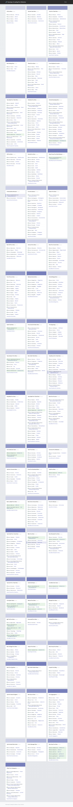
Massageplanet (41, 751)
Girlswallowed (61, 607)
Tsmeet (16, 66)
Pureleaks (38, 134)
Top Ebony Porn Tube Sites (54, 355)
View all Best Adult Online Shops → (33, 673)
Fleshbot (58, 672)
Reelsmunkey (40, 78)
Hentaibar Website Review (54, 113)
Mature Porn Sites (32, 600)
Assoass (58, 474)
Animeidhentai (61, 133)
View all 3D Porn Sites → (11, 165)
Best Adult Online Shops (33, 667)
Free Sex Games (31, 191)
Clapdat (58, 365)
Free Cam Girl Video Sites (33, 324)
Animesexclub (61, 117)
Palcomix (58, 258)
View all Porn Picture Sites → (11, 316)
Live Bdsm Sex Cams (53, 582)
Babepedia (17, 747)
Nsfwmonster (19, 256)
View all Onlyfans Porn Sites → (33, 142)
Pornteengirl (18, 753)
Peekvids (58, 32)
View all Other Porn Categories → (12, 798)
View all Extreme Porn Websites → (54, 458)
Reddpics (16, 298)
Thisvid (15, 545)
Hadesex (58, 701)
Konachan (38, 178)
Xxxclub (16, 476)
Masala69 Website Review (33, 420)
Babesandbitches (11, 680)
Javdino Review (20, 141)
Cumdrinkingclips (21, 568)
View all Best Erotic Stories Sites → (33, 525)
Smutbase (17, 161)
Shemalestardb (20, 749)
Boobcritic (17, 362)
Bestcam (37, 337)
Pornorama (60, 718)
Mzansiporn (60, 380)
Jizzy (35, 116)
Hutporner (59, 24)
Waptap (37, 66)
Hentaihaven (61, 108)
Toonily (37, 288)
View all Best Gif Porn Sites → (11, 258)
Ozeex (57, 716)
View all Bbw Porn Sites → (32, 548)
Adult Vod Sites (10, 324)
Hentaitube (60, 127)
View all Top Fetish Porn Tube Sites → (13, 574)
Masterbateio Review (32, 329)
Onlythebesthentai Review (54, 297)
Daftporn (59, 649)
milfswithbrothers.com (33, 604)
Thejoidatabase (62, 125)
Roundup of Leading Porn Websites (16, 2)
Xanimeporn (60, 115)
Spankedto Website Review (33, 475)
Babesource (18, 280)
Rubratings (39, 747)
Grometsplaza (40, 505)
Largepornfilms (62, 729)
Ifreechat (37, 366)
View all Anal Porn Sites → (53, 476)
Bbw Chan (38, 544)
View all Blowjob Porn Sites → (54, 609)
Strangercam (40, 361)
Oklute (36, 712)
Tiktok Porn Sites (31, 63)
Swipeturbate (40, 118)
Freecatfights (61, 421)
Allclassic (16, 649)
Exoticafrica (39, 716)
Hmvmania (39, 452)
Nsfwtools (17, 14)
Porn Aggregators (53, 694)
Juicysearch (18, 697)
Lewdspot (38, 215)
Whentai (37, 176)
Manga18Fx (39, 294)
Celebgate (59, 332)
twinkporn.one (61, 747)
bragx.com (60, 749)
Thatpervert (60, 656)
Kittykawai (39, 345)
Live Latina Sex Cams (11, 449)
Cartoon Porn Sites (32, 244)
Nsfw (14, 296)
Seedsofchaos (40, 209)
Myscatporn (18, 588)
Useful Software (31, 582)
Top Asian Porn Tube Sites (12, 99)
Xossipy (37, 435)
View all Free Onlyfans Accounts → (54, 77)
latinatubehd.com (11, 456)
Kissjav (15, 132)
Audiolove (38, 459)
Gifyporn (16, 250)
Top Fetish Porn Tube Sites (12, 533)
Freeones (58, 411)
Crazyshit (59, 456)
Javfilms (16, 105)
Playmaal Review (42, 425)
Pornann (58, 39)
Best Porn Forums (53, 396)
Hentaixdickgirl (61, 260)
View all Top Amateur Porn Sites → (12, 372)
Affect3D (37, 159)
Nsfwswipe (39, 71)
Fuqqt (57, 708)
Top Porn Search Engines (12, 694)
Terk (14, 366)
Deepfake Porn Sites (11, 396)
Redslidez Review (21, 254)
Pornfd (15, 564)
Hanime (58, 110)
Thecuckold (18, 368)
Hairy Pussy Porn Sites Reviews (55, 154)
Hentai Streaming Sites (54, 99)
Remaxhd (38, 403)
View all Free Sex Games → (32, 236)
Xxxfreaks (59, 359)
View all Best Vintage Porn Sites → (12, 659)
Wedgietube (18, 543)
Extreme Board (19, 198)
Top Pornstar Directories (12, 744)
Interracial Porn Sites (32, 619)
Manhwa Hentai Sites (32, 276)
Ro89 (15, 706)
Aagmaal (37, 439)
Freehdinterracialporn (53, 386)
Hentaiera (59, 294)
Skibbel (37, 368)
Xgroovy (58, 51)
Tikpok (36, 80)
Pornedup (17, 294)
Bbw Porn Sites (31, 533)
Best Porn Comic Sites (54, 244)
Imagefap (17, 288)
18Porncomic (39, 292)
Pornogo (58, 706)
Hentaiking (59, 129)
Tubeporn (59, 734)
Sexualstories (40, 523)
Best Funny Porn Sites (53, 646)
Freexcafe (17, 670)
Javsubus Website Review (12, 123)
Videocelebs (60, 336)
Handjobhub (60, 16)
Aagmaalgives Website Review (34, 423)
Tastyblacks (60, 363)
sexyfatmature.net (32, 538)
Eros (35, 718)
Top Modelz (39, 472)
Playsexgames (40, 207)
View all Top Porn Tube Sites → (54, 55)
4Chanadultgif (19, 252)
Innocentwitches (42, 217)
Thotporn (38, 114)
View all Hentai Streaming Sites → (54, 144)
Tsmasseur (39, 749)
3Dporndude (18, 159)
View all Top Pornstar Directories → (12, 755)
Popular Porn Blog (53, 667)
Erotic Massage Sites (32, 744)
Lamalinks (17, 290)
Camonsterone (41, 20)
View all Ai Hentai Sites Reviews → (12, 200)
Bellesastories (40, 507)
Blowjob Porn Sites (53, 600)
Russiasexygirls (61, 674)
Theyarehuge (19, 631)
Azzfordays (60, 376)
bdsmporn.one (61, 586)
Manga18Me (39, 286)
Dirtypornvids (61, 699)
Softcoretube (61, 505)
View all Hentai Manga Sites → (54, 301)
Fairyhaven (39, 213)
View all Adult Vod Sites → (11, 331)
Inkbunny (37, 161)
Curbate (37, 341)
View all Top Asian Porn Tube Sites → (13, 145)
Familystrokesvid (63, 200)
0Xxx (35, 491)
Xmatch (16, 699)
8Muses (58, 252)
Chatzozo (38, 359)
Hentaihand (60, 286)
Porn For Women (52, 501)
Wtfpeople (60, 41)
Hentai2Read (61, 282)
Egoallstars (60, 334)
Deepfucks (17, 408)
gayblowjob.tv (61, 755)
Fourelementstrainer (32, 228)
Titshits (16, 633)
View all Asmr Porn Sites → (32, 461)
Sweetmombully (63, 198)
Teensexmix (39, 417)
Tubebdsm (18, 537)
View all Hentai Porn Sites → (32, 183)
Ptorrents (17, 472)
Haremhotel (39, 203)
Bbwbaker (38, 546)
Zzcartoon (38, 252)
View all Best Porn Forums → (53, 423)
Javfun (15, 143)
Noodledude (39, 457)
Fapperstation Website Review (55, 47)
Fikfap (36, 82)
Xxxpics (16, 302)
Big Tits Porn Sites (10, 619)
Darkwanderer (40, 509)
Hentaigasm (60, 135)
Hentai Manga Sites (53, 276)
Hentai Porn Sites (31, 154)
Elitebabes (17, 310)
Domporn (38, 477)
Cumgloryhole (61, 603)
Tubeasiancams (41, 335)
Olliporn (58, 43)
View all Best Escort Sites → (32, 726)
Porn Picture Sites (11, 276)
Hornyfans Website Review (33, 106)
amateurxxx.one (20, 370)
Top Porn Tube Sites (53, 11)
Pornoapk (38, 225)
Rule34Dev (39, 169)
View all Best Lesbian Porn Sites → (12, 510)
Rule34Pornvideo (21, 157)
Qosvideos (39, 622)
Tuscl (36, 722)
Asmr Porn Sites (31, 449)
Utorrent (16, 774)
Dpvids (15, 539)
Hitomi (57, 280)
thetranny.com (62, 539)
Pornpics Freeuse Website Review (14, 785)
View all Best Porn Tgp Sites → (12, 686)
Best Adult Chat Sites (32, 355)
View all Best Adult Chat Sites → (33, 373)
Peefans (58, 407)
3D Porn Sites (9, 154)
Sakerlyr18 (17, 103)
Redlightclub (39, 714)
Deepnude (17, 403)
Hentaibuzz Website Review (55, 104)
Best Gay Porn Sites (53, 744)
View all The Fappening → (53, 338)
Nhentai (58, 288)
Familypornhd (61, 202)
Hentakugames (41, 198)
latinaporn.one (19, 452)
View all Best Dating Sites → (11, 70)
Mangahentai (40, 284)
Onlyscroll (38, 74)
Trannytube (60, 537)
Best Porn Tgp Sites (11, 667)
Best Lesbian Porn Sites (12, 501)
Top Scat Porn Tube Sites (12, 582)
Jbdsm (15, 549)
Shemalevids (61, 550)
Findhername (40, 110)
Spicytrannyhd (61, 543)
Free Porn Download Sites (33, 469)
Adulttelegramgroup (32, 364)
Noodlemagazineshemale (54, 548)
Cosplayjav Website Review (12, 796)
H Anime (58, 119)
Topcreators (61, 75)
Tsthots (58, 541)
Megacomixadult (63, 250)
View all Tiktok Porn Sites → (32, 91)
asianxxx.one (18, 134)
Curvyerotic (18, 682)
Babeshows (39, 16)
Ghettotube (60, 361)
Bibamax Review (62, 28)
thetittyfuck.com (11, 625)
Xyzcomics (60, 262)
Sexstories (38, 511)
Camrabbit (39, 14)
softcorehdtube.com (32, 587)
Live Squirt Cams (10, 600)
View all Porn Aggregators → (53, 736)
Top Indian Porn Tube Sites (33, 396)
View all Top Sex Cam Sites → (33, 22)
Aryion (36, 163)
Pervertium (18, 570)
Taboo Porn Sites (52, 191)
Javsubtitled (18, 139)
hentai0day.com (63, 140)
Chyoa (36, 521)
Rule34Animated (42, 157)
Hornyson (59, 254)
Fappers (16, 292)
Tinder (15, 68)
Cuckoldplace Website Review (55, 623)
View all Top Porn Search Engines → (12, 708)
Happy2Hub (39, 401)
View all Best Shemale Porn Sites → (54, 552)
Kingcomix (59, 256)
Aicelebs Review (20, 401)
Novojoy (16, 672)
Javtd (15, 128)
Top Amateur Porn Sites (12, 355)
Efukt (57, 651)
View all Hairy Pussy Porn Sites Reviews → (56, 160)
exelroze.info (40, 542)
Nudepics (16, 314)
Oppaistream (61, 106)
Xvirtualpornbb (41, 482)
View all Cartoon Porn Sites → (33, 254)
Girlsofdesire (18, 674)
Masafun (37, 399)
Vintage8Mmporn (11, 657)
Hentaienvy (60, 284)
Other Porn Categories (12, 768)
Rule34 (36, 167)
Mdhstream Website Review (13, 788)
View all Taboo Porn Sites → (53, 206)
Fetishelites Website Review (34, 671)
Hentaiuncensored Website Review (56, 138)
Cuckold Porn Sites (53, 619)
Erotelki (16, 312)
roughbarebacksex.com (54, 372)
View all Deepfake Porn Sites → (12, 410)
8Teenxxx (59, 14)
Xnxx (56, 405)
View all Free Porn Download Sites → (34, 493)
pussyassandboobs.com (54, 158)
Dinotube (59, 714)
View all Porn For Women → (53, 507)
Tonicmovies (61, 710)
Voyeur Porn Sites (31, 646)
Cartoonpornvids (42, 250)
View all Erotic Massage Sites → (33, 755)
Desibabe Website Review (33, 429)
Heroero (58, 330)
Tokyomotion (19, 117)
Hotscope (38, 136)
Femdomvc (18, 553)
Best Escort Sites (31, 694)
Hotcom (37, 753)
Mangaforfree (40, 280)
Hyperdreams (40, 515)
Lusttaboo (60, 204)
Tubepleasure (61, 720)
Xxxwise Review (62, 369)
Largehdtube (61, 712)
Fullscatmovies (19, 590)
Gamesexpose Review (33, 196)
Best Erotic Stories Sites (33, 501)
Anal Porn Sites (52, 469)
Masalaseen (39, 415)
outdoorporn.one (11, 329)
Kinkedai (16, 20)
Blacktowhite (61, 409)
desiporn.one (40, 410)
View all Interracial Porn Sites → (33, 624)
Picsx (14, 282)
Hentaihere (60, 299)
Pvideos (37, 484)
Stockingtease (19, 541)
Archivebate (39, 343)
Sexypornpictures (11, 308)
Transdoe (59, 545)
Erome (15, 364)
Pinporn (37, 87)
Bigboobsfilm (19, 622)
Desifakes (17, 399)
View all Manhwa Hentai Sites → (33, 296)
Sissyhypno (18, 790)
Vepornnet (60, 37)
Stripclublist (39, 710)
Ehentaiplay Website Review (55, 123)
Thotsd (37, 122)
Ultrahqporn (39, 108)
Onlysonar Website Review (54, 73)
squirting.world (19, 603)
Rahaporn (59, 374)
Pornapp (16, 779)
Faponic (58, 66)
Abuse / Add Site (21, 804)
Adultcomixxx (61, 290)
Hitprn (57, 30)
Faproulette (18, 572)
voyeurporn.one (41, 649)
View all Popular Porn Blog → (53, 676)
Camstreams (40, 331)
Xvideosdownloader (53, 22)
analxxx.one (60, 472)
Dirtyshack (18, 586)
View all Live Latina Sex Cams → (12, 458)
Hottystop (18, 676)
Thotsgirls (38, 480)
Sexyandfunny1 (61, 670)
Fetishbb (58, 402)
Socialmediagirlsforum (54, 414)
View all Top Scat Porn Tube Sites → (13, 592)
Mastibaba (39, 431)
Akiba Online (60, 416)
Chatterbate (40, 18)
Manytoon (38, 290)
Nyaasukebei (18, 478)
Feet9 (15, 566)
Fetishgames (40, 232)
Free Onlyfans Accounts (54, 63)
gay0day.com (61, 753)
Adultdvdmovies (63, 18)
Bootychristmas (62, 26)
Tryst (36, 699)
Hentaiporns (60, 292)
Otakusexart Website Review (34, 181)
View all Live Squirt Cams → (11, 608)
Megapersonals (41, 720)
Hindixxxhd (39, 437)
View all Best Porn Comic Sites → (54, 268)
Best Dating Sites (10, 63)
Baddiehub (60, 378)
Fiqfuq (36, 76)
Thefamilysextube (53, 196)
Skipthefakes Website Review (34, 706)
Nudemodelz (18, 284)
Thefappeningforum (53, 419)
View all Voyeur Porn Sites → (32, 651)
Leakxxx (37, 127)
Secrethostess (40, 708)
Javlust (15, 110)
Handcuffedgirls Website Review (13, 562)
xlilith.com (17, 505)
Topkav (37, 339)
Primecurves (18, 684)
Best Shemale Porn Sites (54, 533)
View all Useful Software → (32, 589)
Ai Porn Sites (9, 11)
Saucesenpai (39, 112)
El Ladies (37, 606)
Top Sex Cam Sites (32, 11)
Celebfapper (60, 327)
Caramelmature (62, 727)
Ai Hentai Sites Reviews (12, 191)
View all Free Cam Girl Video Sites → (34, 347)
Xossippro (38, 433)
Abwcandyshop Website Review (55, 400)
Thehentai (59, 266)
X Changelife (39, 205)
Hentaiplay (60, 131)
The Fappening (52, 324)
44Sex (57, 367)
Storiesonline (40, 519)
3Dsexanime (39, 248)
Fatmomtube (40, 540)
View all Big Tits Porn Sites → (11, 638)
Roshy (15, 119)
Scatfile (37, 486)
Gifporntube (18, 248)
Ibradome (38, 103)
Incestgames (40, 234)
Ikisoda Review (19, 130)
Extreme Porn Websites (54, 449)
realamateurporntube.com (12, 360)
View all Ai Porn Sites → (10, 22)
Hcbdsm (16, 551)
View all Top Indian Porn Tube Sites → (34, 441)
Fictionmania (40, 513)
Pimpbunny (39, 140)
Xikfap (36, 89)
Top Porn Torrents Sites (12, 469)
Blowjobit (59, 605)
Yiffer (57, 264)
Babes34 (16, 300)
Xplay (36, 230)
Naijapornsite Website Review (34, 413)
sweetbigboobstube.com (12, 636)
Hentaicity (59, 142)
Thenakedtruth (41, 697)
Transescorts (40, 724)
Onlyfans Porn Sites (32, 99)
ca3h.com (59, 751)
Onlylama (38, 138)
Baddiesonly (60, 383)
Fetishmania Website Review (34, 489)
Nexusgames (39, 211)
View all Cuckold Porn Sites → (54, 625)
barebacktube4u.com (12, 196)
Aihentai (16, 16)
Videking (37, 408)
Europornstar (19, 751)
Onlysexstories (41, 517)
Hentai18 (37, 282)
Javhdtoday (18, 115)
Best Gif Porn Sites (11, 244)
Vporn (57, 49)
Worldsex (59, 53)
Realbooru (17, 286)
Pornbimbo (18, 547)
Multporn (59, 248)
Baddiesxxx (39, 120)
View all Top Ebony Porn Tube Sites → (55, 388)
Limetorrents (19, 474)
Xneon (57, 697)
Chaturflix (38, 333)
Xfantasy (16, 701)
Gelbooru (38, 171)
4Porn (57, 722)
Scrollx (36, 165)
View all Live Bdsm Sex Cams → (54, 588)
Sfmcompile (18, 163)
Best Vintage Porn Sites (12, 646)
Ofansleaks (39, 132)
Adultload (17, 651)
